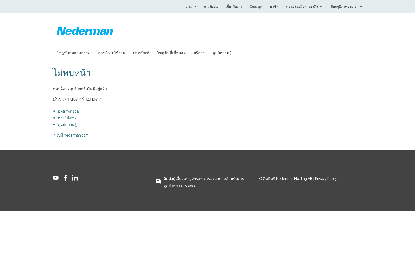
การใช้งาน (67, 117)
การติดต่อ (211, 6)
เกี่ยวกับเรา (234, 6)
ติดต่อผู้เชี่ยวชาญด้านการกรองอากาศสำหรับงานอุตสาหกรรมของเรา (204, 181)
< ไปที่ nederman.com (71, 135)
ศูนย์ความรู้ (67, 124)
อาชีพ (274, 6)
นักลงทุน (256, 6)
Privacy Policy (326, 178)
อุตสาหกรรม (68, 111)
